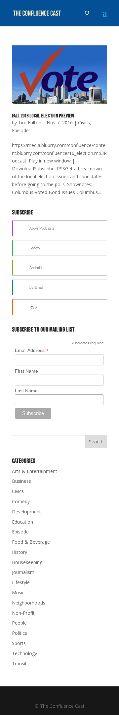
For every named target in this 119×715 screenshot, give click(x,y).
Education (22, 522)
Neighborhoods (28, 603)
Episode (20, 130)
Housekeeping (27, 562)
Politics (19, 633)
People (19, 623)
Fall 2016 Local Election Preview (43, 116)
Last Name (26, 390)
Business (21, 481)
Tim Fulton (29, 122)
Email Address (32, 350)
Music (18, 592)
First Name (26, 371)
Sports (19, 643)
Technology (24, 653)
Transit (19, 663)
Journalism (23, 572)
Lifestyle (21, 582)
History (19, 552)
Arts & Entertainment (34, 471)
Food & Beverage (31, 542)
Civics (84, 122)
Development (26, 511)
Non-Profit (23, 613)
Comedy (21, 501)
